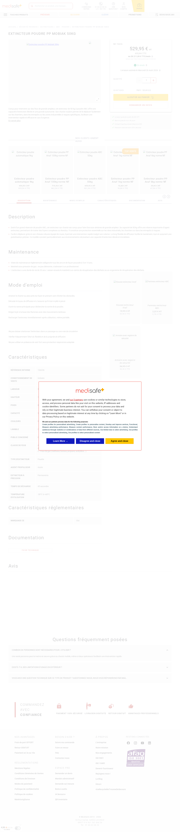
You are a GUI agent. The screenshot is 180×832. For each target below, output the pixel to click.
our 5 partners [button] (76, 400)
